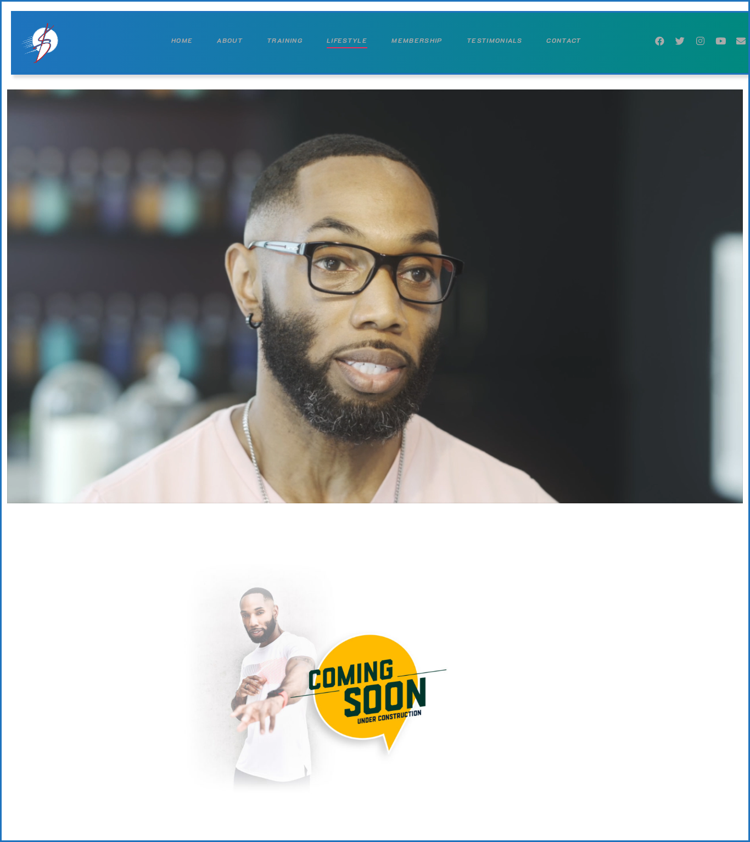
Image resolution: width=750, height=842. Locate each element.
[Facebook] (659, 38)
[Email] (741, 38)
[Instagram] (700, 38)
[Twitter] (680, 38)
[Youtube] (720, 38)
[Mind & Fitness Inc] (43, 43)
